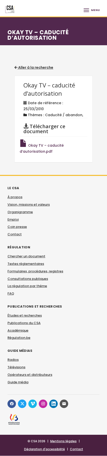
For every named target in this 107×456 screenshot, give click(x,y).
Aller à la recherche (35, 67)
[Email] (64, 404)
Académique (17, 330)
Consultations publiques (27, 278)
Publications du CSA (24, 323)
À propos (14, 197)
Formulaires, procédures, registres (35, 271)
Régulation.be (18, 337)
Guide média (17, 382)
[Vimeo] (32, 404)
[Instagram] (43, 404)
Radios (13, 359)
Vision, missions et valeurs (28, 204)
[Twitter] (22, 404)
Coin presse (17, 226)
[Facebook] (11, 404)
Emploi (13, 219)
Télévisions (16, 367)
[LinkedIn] (53, 404)
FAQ (10, 293)
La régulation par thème (27, 286)
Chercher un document (26, 256)
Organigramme (20, 212)
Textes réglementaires (25, 263)
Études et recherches (24, 315)
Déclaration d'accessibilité (44, 449)
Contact (14, 234)
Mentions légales (63, 441)
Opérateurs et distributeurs (29, 374)
